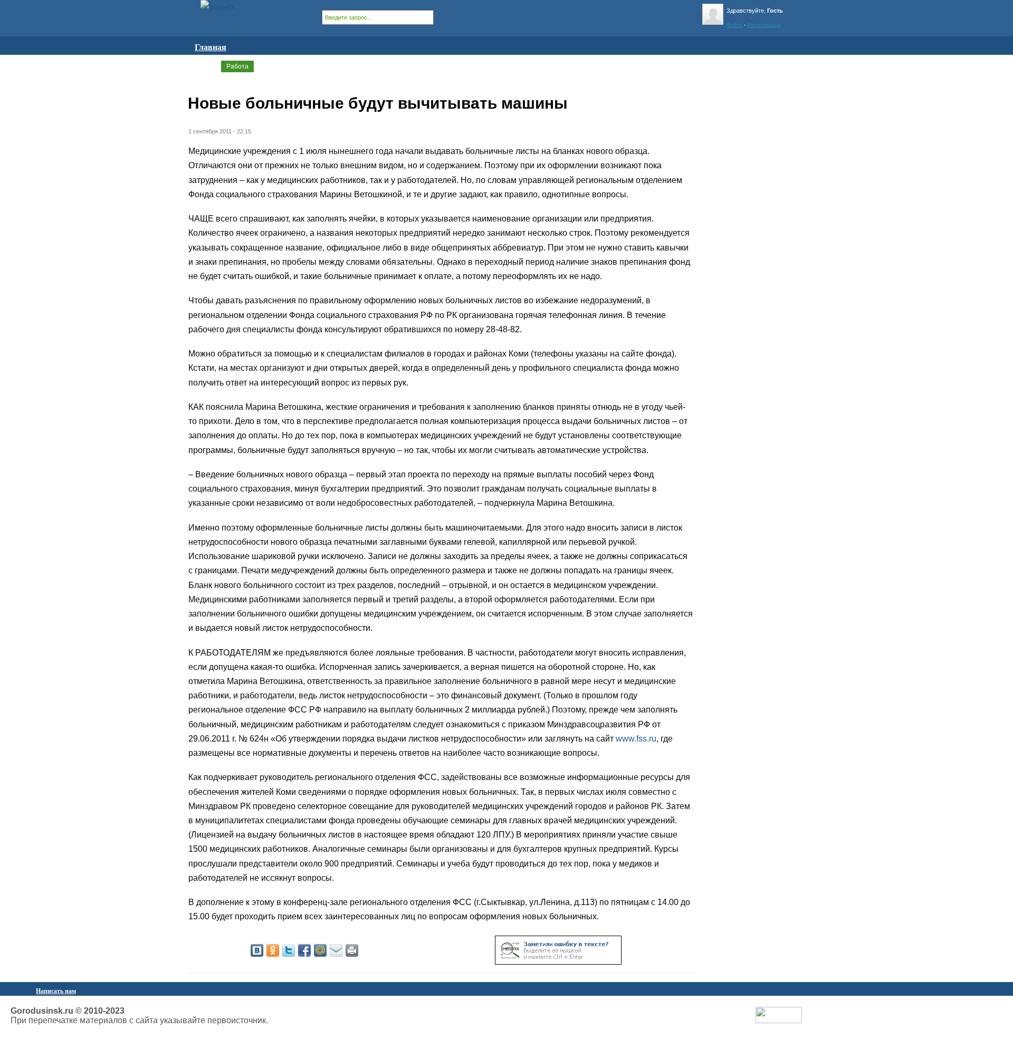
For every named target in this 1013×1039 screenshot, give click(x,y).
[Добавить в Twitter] (288, 950)
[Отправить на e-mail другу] (336, 950)
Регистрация (764, 25)
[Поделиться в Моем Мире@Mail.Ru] (320, 950)
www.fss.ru (636, 738)
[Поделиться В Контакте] (257, 950)
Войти (734, 25)
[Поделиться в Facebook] (304, 950)
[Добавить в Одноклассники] (272, 950)
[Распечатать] (352, 950)
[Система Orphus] (558, 961)
